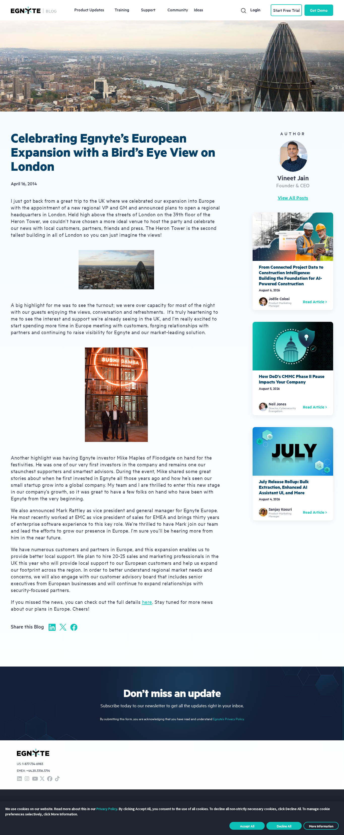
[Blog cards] (293, 261)
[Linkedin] (52, 627)
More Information (321, 825)
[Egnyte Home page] (26, 10)
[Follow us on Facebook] (49, 779)
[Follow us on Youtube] (34, 779)
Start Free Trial (286, 10)
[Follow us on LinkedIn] (19, 779)
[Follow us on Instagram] (26, 779)
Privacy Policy (106, 809)
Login (255, 10)
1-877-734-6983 (32, 764)
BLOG (51, 11)
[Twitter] (62, 627)
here (147, 602)
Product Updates (89, 9)
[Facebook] (73, 627)
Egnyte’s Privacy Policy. (228, 719)
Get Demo (319, 10)
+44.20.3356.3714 (38, 770)
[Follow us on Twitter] (42, 779)
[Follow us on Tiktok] (57, 779)
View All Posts (293, 198)
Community (177, 9)
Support (148, 9)
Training (122, 9)
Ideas (198, 9)
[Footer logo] (33, 753)
